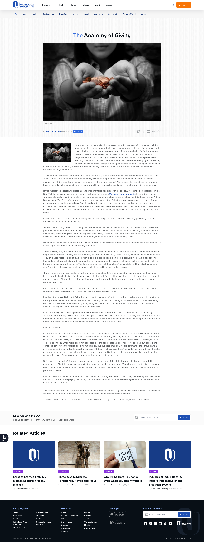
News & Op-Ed (129, 13)
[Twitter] (138, 131)
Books (16, 519)
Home (63, 512)
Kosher (62, 4)
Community (113, 13)
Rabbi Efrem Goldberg (159, 488)
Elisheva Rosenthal (23, 488)
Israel (86, 13)
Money (76, 13)
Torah (73, 4)
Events (98, 4)
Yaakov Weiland (67, 485)
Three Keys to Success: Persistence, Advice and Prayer (77, 479)
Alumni (39, 519)
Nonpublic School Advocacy (43, 523)
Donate (182, 4)
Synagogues (66, 522)
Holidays (85, 4)
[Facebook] (143, 131)
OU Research (19, 527)
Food (24, 13)
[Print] (158, 131)
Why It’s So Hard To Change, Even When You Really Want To (123, 479)
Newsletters (66, 528)
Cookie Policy (185, 538)
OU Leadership (90, 522)
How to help (89, 528)
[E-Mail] (148, 131)
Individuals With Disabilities (20, 523)
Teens (15, 512)
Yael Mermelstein (53, 131)
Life (62, 519)
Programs (46, 4)
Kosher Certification (69, 515)
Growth (78, 131)
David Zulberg (111, 485)
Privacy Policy (172, 538)
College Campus (43, 512)
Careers (64, 531)
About (109, 4)
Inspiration (98, 13)
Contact (64, 525)
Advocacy (17, 515)
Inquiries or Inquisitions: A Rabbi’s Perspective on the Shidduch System (165, 481)
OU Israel (40, 515)
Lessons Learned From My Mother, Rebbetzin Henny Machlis (29, 481)
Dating (153, 471)
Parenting (63, 13)
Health (34, 13)
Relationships (48, 13)
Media (87, 525)
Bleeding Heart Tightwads (122, 194)
